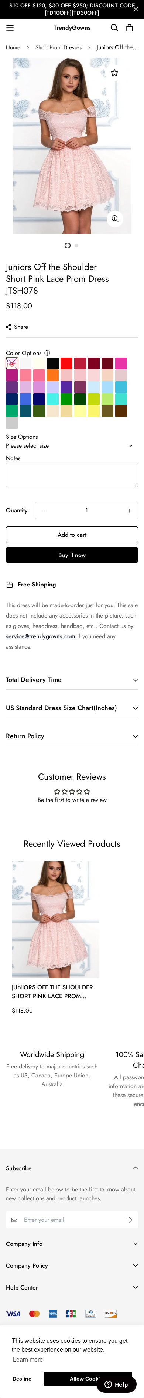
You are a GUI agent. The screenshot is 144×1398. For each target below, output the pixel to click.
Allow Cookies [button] (88, 1379)
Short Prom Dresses (58, 47)
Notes (13, 458)
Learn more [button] (28, 1360)
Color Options (23, 353)
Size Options (22, 436)
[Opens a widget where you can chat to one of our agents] (116, 1385)
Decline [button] (22, 1379)
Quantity (17, 510)
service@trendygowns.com (40, 636)
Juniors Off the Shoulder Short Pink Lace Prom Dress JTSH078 (52, 992)
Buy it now (72, 555)
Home (13, 47)
